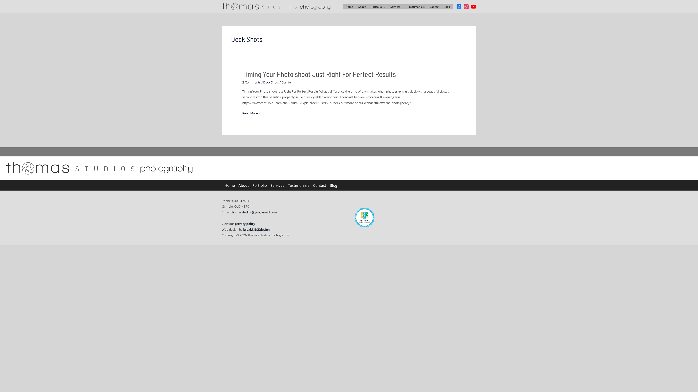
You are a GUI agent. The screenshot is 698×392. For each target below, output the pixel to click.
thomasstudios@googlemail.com (254, 212)
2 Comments (251, 82)
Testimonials (417, 7)
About (362, 7)
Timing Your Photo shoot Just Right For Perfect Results (319, 74)
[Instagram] (466, 6)
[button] (383, 6)
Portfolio (376, 7)
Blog (447, 7)
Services (395, 7)
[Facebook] (459, 6)
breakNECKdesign (256, 229)
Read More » (251, 113)
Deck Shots (271, 82)
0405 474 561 (242, 201)
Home (349, 7)
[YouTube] (473, 6)
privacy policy (245, 224)
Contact (435, 7)
